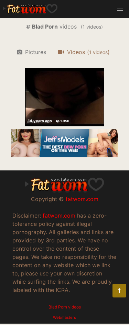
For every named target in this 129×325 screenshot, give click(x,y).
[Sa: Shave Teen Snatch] (64, 97)
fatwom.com (82, 199)
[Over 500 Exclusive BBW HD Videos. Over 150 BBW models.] (64, 155)
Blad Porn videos (65, 307)
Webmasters (64, 317)
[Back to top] (119, 290)
